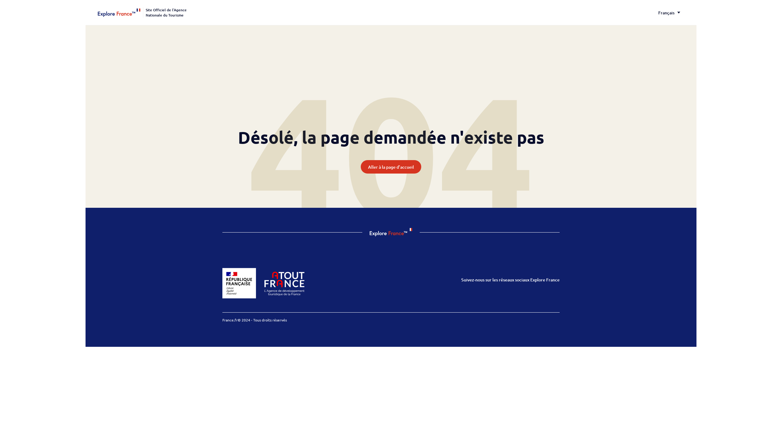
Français (666, 13)
